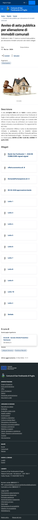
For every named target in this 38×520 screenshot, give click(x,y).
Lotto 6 (10, 246)
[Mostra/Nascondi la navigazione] (2, 9)
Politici (3, 393)
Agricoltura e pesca (7, 407)
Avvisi (3, 447)
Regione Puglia (7, 3)
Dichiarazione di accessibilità (10, 506)
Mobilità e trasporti (7, 429)
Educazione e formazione (9, 422)
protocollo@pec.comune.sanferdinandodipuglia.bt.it (20, 485)
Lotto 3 (10, 212)
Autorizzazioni (5, 415)
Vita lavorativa (5, 438)
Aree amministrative (7, 386)
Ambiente (4, 409)
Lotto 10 (11, 292)
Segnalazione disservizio (8, 495)
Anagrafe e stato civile (8, 411)
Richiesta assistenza (7, 497)
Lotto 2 (10, 303)
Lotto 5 (10, 235)
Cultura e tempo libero (8, 420)
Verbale (10, 314)
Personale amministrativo (9, 395)
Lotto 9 (10, 280)
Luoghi (3, 460)
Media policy (5, 517)
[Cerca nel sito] (33, 9)
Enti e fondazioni (6, 391)
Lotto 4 (10, 224)
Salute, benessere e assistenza (10, 431)
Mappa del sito (16, 517)
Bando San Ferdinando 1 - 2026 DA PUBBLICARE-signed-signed (20, 155)
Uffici (2, 389)
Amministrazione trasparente (10, 499)
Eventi (3, 462)
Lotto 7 (10, 258)
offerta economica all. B (16, 167)
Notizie (3, 451)
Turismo (3, 435)
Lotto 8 (10, 269)
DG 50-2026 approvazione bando (19, 190)
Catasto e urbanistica (7, 418)
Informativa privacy (7, 502)
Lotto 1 (10, 201)
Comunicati (4, 449)
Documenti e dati (6, 398)
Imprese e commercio (7, 427)
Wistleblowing (5, 511)
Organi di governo (6, 384)
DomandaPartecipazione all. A (18, 179)
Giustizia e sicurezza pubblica (10, 424)
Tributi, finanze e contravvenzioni (11, 433)
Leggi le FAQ (5, 491)
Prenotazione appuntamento (10, 493)
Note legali (4, 504)
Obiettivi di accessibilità (8, 508)
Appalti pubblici (6, 413)
